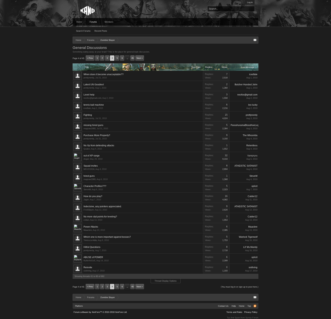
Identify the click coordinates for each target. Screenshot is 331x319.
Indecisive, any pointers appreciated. (103, 206)
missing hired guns (93, 125)
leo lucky (252, 105)
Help (234, 306)
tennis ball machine (94, 105)
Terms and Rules (234, 312)
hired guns (89, 176)
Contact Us (223, 306)
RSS (254, 305)
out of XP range (92, 155)
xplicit (254, 186)
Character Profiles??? (95, 186)
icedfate (253, 74)
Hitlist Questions (92, 247)
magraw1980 (90, 128)
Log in (250, 2)
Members (109, 22)
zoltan (86, 220)
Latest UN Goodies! (94, 84)
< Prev (90, 58)
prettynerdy (89, 77)
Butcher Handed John (246, 84)
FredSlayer (89, 210)
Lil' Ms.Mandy (250, 247)
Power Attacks (91, 226)
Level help (89, 94)
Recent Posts (100, 31)
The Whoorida (250, 135)
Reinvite (88, 267)
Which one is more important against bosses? (107, 237)
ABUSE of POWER (93, 257)
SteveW (253, 176)
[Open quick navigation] (254, 40)
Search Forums (83, 31)
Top (249, 306)
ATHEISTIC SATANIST (245, 165)
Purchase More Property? (97, 135)
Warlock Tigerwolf (248, 237)
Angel (86, 159)
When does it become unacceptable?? (104, 74)
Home (79, 22)
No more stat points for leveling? (100, 216)
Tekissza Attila (90, 240)
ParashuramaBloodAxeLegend (247, 125)
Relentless (251, 145)
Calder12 (252, 196)
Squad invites (91, 165)
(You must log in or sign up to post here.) (239, 287)
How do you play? (93, 196)
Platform (79, 306)
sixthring (87, 271)
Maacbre (88, 230)
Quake (87, 149)
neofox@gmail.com (92, 98)
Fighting (88, 115)
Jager (86, 199)
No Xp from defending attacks (99, 145)
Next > (140, 58)
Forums (93, 22)
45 (132, 58)
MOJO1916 (89, 169)
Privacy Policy (250, 312)
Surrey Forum (251, 318)
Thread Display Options (166, 281)
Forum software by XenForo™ (100, 312)
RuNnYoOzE (89, 260)
